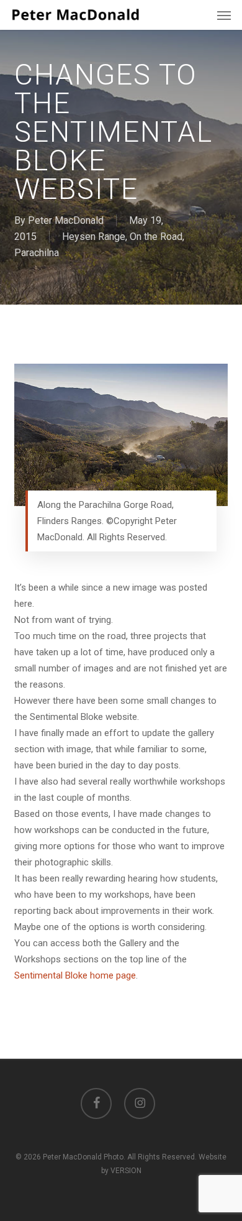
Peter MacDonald (66, 220)
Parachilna (36, 253)
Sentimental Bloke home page (75, 975)
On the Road (156, 236)
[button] (224, 15)
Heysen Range (93, 236)
